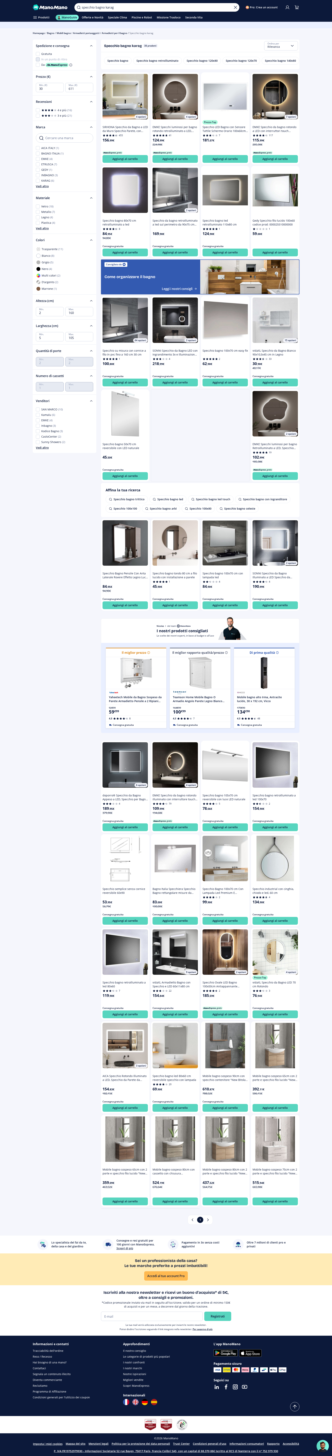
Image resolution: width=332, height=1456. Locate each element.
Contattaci (39, 1368)
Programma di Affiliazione (49, 1391)
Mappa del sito (75, 1444)
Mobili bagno (64, 33)
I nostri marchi (132, 1368)
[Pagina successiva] (208, 1220)
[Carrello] (296, 7)
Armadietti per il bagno (114, 33)
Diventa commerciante (47, 1380)
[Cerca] (78, 7)
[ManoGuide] (322, 1446)
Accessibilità (291, 1444)
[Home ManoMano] (50, 7)
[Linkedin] (217, 1387)
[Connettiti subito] (287, 7)
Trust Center (181, 1444)
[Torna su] (294, 1406)
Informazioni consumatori (246, 1444)
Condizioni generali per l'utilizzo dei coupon (61, 1397)
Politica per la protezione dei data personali (141, 1444)
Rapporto (273, 1444)
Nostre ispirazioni (134, 1374)
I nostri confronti (134, 1362)
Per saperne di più (203, 1329)
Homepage (39, 33)
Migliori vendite (133, 1380)
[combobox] (281, 45)
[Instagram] (235, 1387)
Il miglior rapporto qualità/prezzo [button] (198, 652)
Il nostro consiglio (134, 1351)
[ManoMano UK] (135, 1402)
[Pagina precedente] (192, 1220)
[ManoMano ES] (154, 1402)
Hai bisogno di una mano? (49, 1362)
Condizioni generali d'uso (209, 1444)
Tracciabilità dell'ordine (48, 1351)
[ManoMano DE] (145, 1402)
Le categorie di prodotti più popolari (146, 1356)
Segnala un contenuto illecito (52, 1374)
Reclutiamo (40, 1385)
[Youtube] (244, 1387)
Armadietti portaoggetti (86, 33)
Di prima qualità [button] (262, 652)
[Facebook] (226, 1387)
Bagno (50, 33)
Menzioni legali (99, 1444)
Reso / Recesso (42, 1356)
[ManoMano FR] (126, 1402)
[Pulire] (235, 7)
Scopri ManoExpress (136, 1385)
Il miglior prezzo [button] (134, 652)
